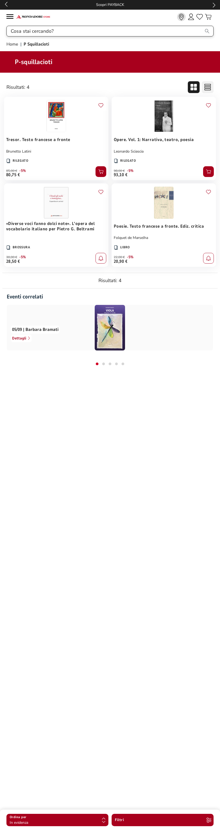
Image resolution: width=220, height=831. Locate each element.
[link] (181, 17)
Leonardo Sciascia (129, 151)
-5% (22, 171)
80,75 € (13, 175)
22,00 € (119, 257)
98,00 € (119, 170)
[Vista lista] (208, 87)
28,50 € (13, 261)
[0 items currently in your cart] (208, 17)
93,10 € (120, 175)
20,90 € (120, 261)
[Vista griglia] (194, 87)
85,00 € (11, 170)
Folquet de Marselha (131, 237)
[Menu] (11, 17)
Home (12, 44)
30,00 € (11, 257)
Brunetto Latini (18, 151)
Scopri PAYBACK (110, 4)
